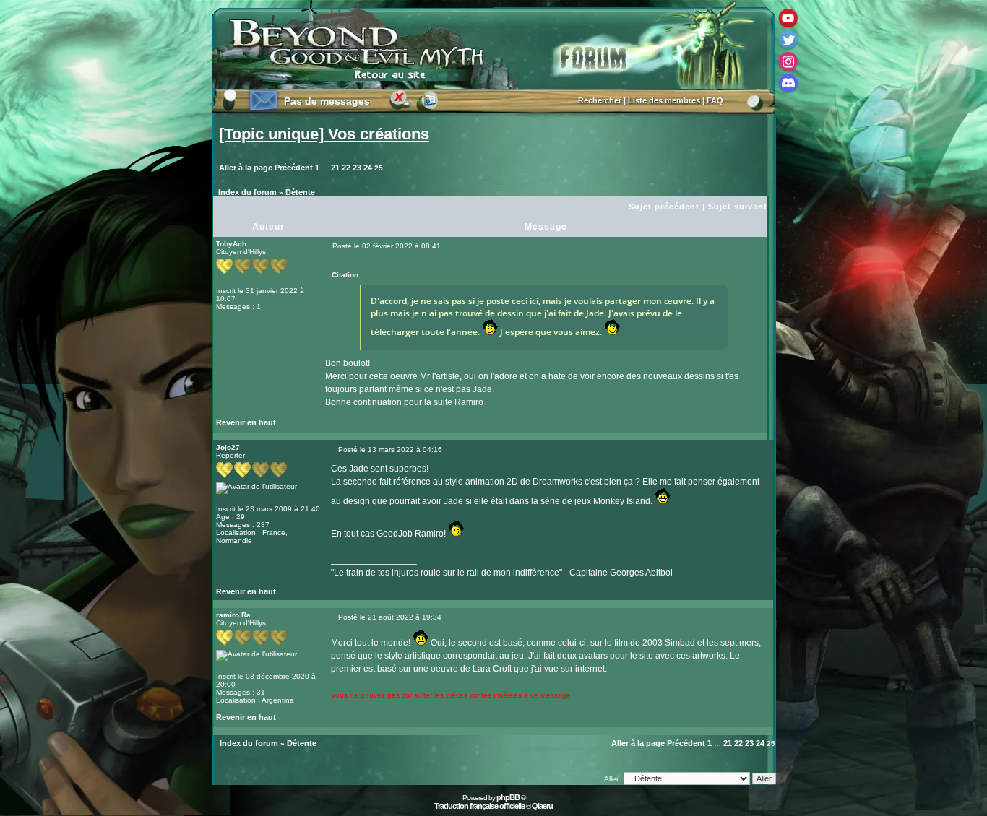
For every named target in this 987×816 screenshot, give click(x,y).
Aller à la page (245, 167)
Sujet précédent (664, 206)
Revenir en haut (246, 422)
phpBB (508, 797)
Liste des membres (664, 100)
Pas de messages (327, 101)
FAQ (715, 100)
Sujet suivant (737, 206)
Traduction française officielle (479, 806)
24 (367, 167)
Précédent (294, 167)
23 (357, 167)
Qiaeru (542, 806)
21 (335, 167)
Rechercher (599, 100)
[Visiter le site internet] (358, 595)
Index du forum (247, 192)
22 (346, 167)
